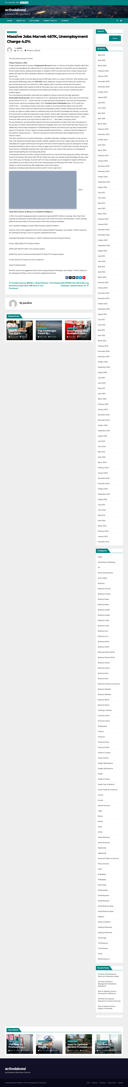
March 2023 (102, 214)
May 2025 (101, 113)
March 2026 (102, 65)
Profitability (102, 874)
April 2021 (101, 335)
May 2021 (101, 330)
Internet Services (104, 805)
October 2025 (103, 92)
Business (101, 583)
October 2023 (103, 177)
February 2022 (103, 282)
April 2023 (101, 208)
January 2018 (103, 536)
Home (9, 21)
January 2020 (103, 409)
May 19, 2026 (44, 1050)
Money (100, 816)
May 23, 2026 (15, 1050)
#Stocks (37, 50)
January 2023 (103, 224)
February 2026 (103, 71)
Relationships (103, 890)
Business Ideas (103, 599)
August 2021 (102, 314)
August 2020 (102, 372)
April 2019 (101, 457)
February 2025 (103, 129)
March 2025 (102, 124)
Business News (12, 32)
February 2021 (103, 346)
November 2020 (104, 356)
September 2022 (104, 245)
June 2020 (102, 383)
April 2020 (101, 393)
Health (100, 774)
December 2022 (104, 229)
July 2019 (101, 441)
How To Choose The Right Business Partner (19, 333)
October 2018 (103, 489)
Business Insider (104, 610)
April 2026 (101, 60)
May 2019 (101, 452)
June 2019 (102, 446)
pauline (19, 48)
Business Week (103, 700)
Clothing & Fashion (105, 710)
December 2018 (104, 478)
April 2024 (101, 145)
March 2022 (102, 277)
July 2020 (101, 378)
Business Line (103, 631)
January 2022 (103, 288)
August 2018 (102, 499)
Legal (100, 811)
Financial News (103, 742)
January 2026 (103, 76)
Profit (100, 869)
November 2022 (104, 235)
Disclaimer (34, 21)
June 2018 (102, 510)
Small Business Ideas (106, 906)
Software (101, 917)
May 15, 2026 (103, 1050)
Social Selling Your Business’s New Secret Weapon (77, 333)
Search (100, 31)
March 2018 (102, 526)
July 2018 (101, 505)
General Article (103, 758)
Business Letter (103, 620)
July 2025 (101, 103)
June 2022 (102, 261)
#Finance (30, 50)
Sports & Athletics (104, 922)
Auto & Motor (102, 578)
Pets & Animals (103, 864)
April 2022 (101, 272)
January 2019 (103, 473)
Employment (102, 726)
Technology (102, 938)
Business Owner (104, 663)
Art (99, 567)
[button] (117, 20)
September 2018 (104, 494)
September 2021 (104, 309)
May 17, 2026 (74, 1050)
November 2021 (104, 298)
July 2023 (101, 192)
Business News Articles (106, 652)
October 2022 (103, 240)
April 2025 (101, 118)
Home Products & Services (108, 790)
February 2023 (103, 219)
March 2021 (102, 341)
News (100, 827)
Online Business (104, 837)
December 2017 (104, 542)
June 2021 (102, 325)
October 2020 (103, 362)
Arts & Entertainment (105, 573)
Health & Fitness (104, 779)
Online (100, 832)
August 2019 (102, 436)
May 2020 (101, 388)
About (100, 557)
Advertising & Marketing (106, 562)
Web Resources (104, 959)
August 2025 (102, 97)
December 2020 (104, 351)
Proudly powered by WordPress (14, 1083)
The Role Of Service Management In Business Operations (107, 984)
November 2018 (104, 483)
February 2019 (103, 468)
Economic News (104, 715)
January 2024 (103, 161)
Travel (100, 954)
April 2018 (101, 520)
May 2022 (101, 267)
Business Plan (103, 673)
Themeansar (42, 1083)
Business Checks (104, 589)
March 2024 (102, 150)
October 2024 (103, 140)
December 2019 (104, 415)
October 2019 (103, 425)
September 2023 (104, 182)
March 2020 (102, 399)
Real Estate (102, 885)
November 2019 (104, 420)
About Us (20, 21)
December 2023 (104, 166)
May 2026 (101, 55)
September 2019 (104, 431)
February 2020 (103, 404)
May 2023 (101, 203)
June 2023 (102, 198)
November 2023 (104, 171)
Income (100, 795)
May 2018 (101, 515)
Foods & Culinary (104, 753)
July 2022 (101, 256)
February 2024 (103, 155)
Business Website (104, 689)
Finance (101, 731)
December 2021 (104, 293)
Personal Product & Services (108, 858)
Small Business (103, 895)
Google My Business (105, 763)
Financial (101, 737)
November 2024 (104, 134)
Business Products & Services (109, 684)
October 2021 (103, 304)
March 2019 (102, 462)
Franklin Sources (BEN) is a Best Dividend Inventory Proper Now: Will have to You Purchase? (28, 285)
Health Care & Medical (106, 784)
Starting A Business (105, 927)
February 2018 (103, 531)
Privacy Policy (50, 21)
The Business (103, 943)
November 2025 (104, 87)
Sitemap (64, 21)
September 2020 (104, 367)
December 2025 (104, 81)
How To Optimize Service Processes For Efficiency (78, 1047)
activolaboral (15, 10)
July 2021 (101, 319)
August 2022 (102, 251)
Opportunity (102, 848)
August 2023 (102, 187)
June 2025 (102, 108)
